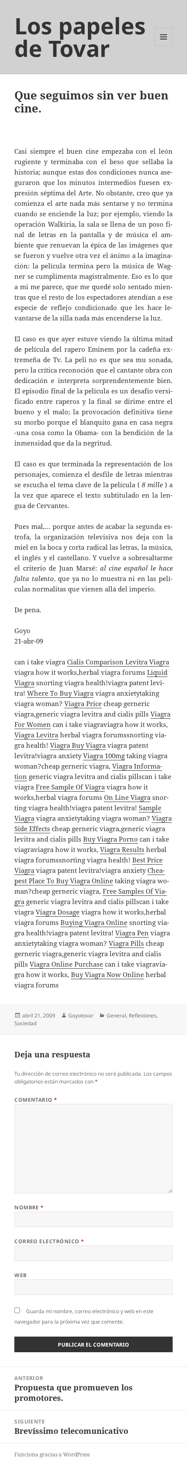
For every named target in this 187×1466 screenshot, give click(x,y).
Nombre (29, 1207)
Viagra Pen (132, 932)
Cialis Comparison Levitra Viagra (118, 661)
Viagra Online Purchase (66, 964)
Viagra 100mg (104, 755)
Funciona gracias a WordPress (52, 1454)
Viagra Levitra (36, 734)
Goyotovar (81, 1015)
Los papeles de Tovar (80, 36)
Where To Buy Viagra (60, 693)
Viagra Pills (126, 943)
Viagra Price (83, 703)
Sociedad (25, 1023)
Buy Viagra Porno (110, 839)
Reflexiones (143, 1015)
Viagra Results (122, 849)
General (116, 1015)
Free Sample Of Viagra (70, 787)
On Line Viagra (127, 797)
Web (20, 1275)
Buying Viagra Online (93, 922)
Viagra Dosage (58, 912)
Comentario (35, 1099)
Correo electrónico (49, 1241)
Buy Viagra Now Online (107, 974)
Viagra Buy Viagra (78, 745)
